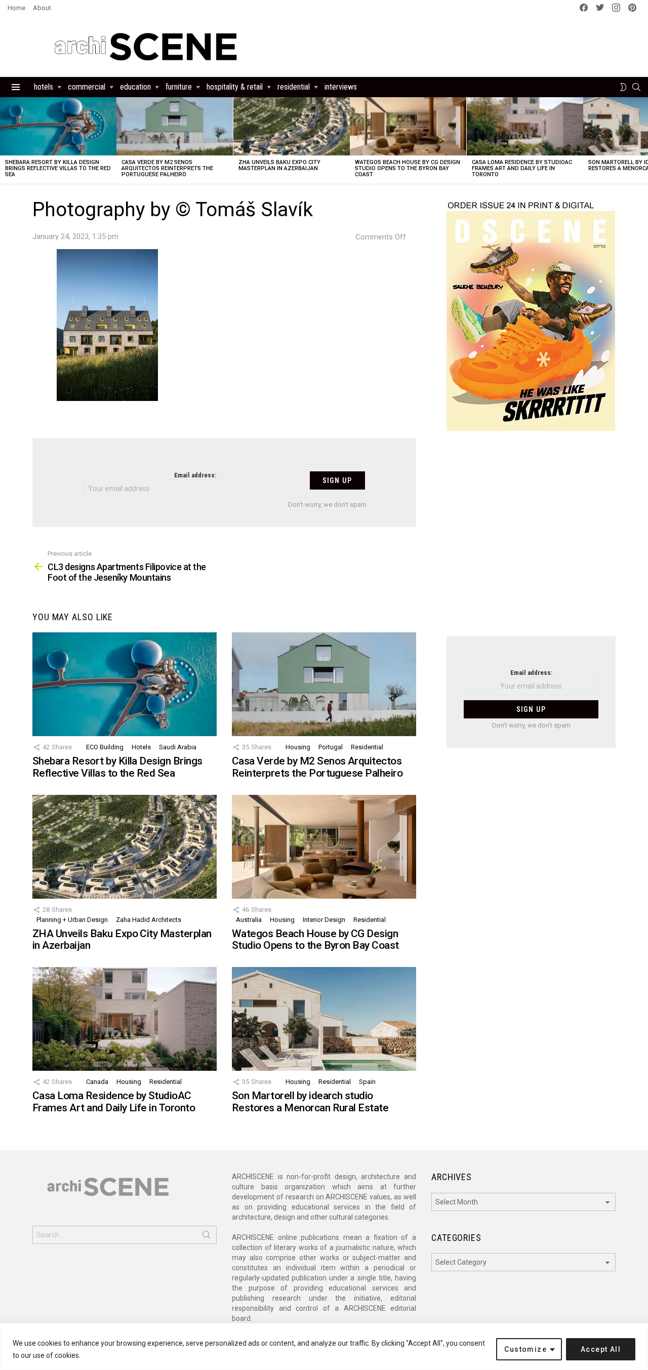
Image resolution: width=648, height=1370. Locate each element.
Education (135, 87)
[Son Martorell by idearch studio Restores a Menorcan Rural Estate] (324, 1019)
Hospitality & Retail (235, 87)
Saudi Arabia (177, 747)
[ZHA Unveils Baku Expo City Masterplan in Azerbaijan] (291, 126)
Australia (249, 919)
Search (206, 1237)
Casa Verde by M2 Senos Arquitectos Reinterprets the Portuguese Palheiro (167, 168)
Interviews (341, 87)
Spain (367, 1081)
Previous (5, 140)
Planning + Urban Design (72, 919)
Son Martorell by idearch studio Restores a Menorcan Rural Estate (310, 1102)
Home (16, 8)
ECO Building (105, 747)
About (42, 8)
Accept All (601, 1349)
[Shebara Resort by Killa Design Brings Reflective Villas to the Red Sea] (58, 126)
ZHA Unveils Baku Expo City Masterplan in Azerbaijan (279, 165)
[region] (324, 1346)
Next (643, 140)
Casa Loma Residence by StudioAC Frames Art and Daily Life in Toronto (522, 168)
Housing (298, 747)
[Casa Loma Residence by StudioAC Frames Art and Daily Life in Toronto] (525, 126)
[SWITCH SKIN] (623, 87)
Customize (525, 1349)
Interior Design (324, 919)
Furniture (179, 87)
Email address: (195, 475)
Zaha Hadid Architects (148, 919)
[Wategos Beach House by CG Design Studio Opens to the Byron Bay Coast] (408, 126)
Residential (293, 87)
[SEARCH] (636, 87)
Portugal (330, 747)
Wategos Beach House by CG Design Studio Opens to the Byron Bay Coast (407, 168)
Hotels (43, 87)
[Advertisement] (531, 539)
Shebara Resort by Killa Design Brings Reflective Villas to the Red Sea (58, 168)
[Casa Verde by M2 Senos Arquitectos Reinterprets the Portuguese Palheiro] (174, 126)
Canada (97, 1081)
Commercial (86, 87)
